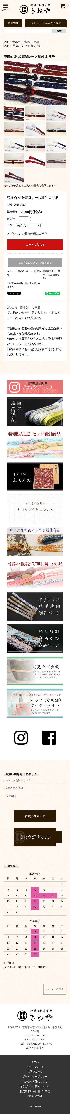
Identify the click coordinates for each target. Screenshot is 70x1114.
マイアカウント (35, 1066)
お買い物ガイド (35, 816)
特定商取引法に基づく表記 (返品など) (51, 274)
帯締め (16, 41)
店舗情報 (13, 23)
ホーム (35, 1061)
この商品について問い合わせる (35, 262)
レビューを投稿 (32, 271)
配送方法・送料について (35, 1086)
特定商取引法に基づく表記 (35, 1091)
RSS (30, 1096)
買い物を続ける (32, 283)
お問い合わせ (35, 1071)
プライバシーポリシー (35, 1076)
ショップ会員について (18, 780)
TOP (6, 41)
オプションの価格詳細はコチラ (27, 233)
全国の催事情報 (14, 788)
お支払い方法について (35, 1081)
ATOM (38, 1096)
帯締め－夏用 (31, 41)
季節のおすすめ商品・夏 (27, 45)
